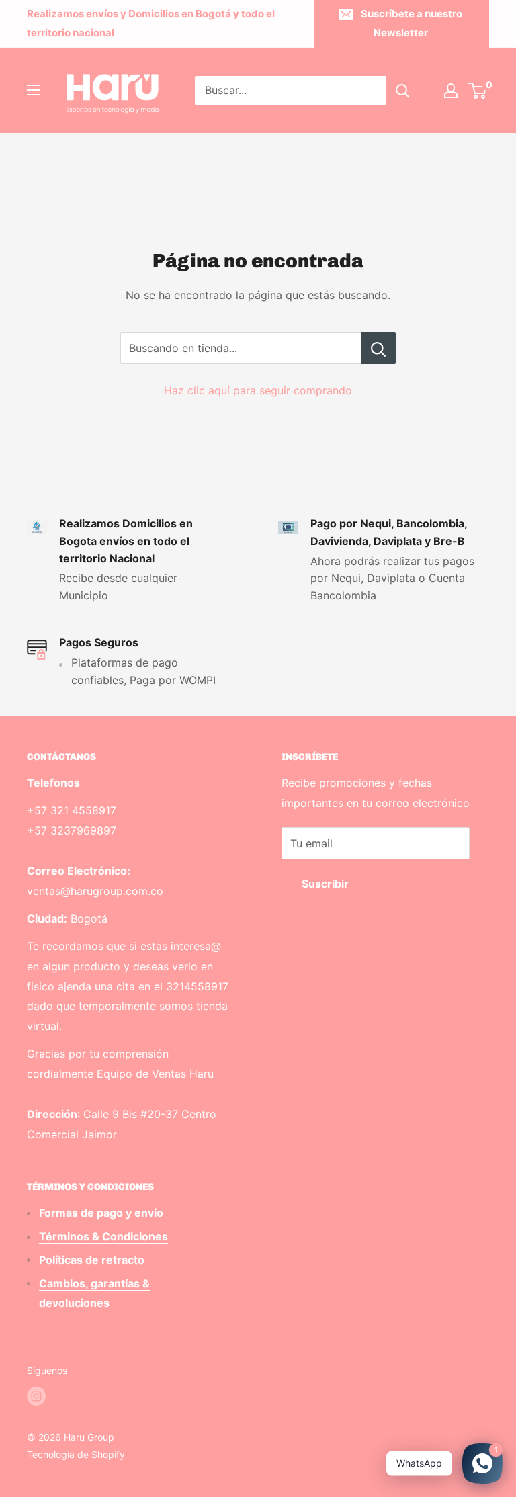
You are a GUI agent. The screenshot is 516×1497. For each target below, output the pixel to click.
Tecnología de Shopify (76, 1454)
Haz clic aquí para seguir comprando (258, 390)
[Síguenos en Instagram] (36, 1396)
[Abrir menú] (33, 90)
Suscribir (325, 883)
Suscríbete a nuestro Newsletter (411, 23)
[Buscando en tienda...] (378, 348)
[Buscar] (402, 90)
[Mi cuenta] (451, 90)
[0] (478, 91)
